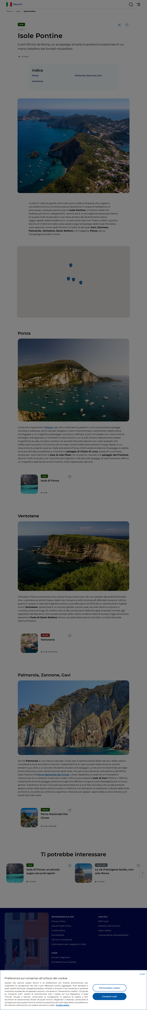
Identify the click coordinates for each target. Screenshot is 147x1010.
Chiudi (142, 974)
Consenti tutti (109, 996)
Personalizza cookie (109, 988)
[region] (73, 990)
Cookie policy (62, 1005)
